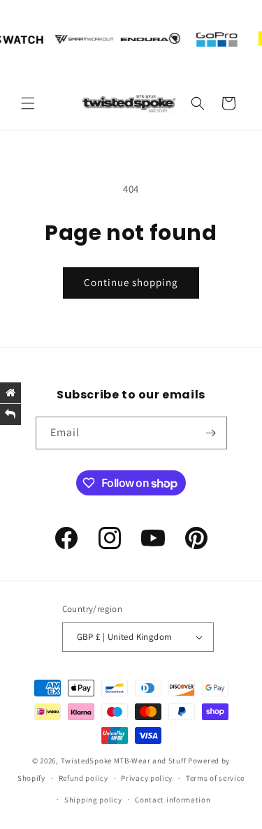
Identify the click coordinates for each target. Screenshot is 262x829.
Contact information (172, 800)
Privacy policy (147, 778)
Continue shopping (131, 282)
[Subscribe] (211, 433)
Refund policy (83, 778)
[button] (28, 103)
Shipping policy (93, 800)
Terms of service (215, 778)
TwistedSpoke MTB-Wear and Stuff (124, 760)
